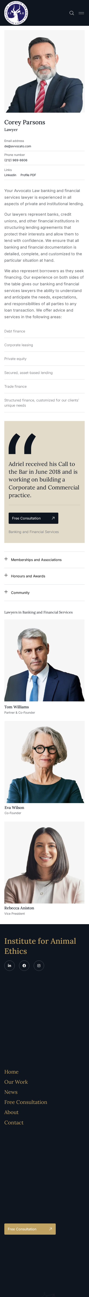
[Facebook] (24, 965)
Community (20, 592)
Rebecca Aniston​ (19, 907)
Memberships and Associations (36, 560)
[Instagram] (39, 965)
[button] (81, 13)
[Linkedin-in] (9, 965)
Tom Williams (16, 706)
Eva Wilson (14, 807)
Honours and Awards (28, 576)
